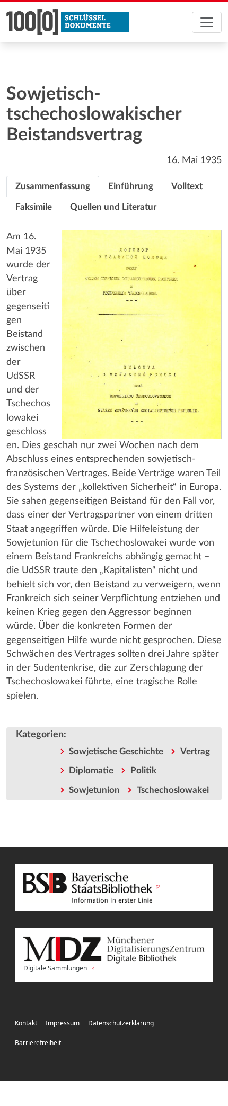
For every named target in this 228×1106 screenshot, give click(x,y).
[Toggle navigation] (207, 22)
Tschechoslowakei (173, 790)
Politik (143, 770)
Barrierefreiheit (38, 1042)
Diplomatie (91, 770)
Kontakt (26, 1023)
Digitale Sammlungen (56, 968)
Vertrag (195, 751)
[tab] (52, 186)
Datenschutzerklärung (121, 1023)
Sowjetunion (94, 790)
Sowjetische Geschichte (116, 751)
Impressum (63, 1023)
